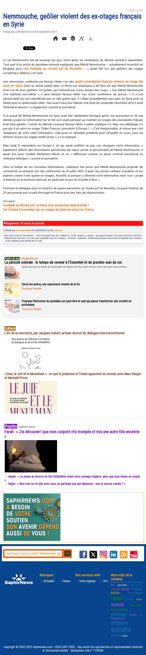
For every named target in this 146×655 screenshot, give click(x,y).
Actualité (48, 581)
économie (115, 589)
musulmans (119, 609)
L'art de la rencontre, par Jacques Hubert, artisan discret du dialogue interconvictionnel (64, 333)
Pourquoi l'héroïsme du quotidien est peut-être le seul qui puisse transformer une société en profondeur (76, 303)
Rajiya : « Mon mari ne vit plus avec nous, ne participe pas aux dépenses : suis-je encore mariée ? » (66, 484)
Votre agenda (87, 581)
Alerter (58, 230)
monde (117, 604)
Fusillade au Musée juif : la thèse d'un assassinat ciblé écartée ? (46, 205)
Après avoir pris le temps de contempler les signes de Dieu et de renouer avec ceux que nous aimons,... (75, 267)
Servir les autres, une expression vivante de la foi (51, 284)
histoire (115, 593)
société (121, 630)
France (136, 588)
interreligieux (135, 593)
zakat (124, 636)
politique (118, 614)
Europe (125, 589)
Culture (66, 581)
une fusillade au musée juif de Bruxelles (52, 68)
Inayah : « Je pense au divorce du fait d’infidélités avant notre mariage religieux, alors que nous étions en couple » (72, 478)
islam (117, 598)
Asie (113, 585)
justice (130, 599)
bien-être (122, 584)
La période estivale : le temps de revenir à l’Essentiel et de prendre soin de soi (63, 262)
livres (139, 599)
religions (119, 623)
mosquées (136, 605)
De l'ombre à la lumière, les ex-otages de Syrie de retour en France (48, 209)
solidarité (116, 635)
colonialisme (136, 585)
